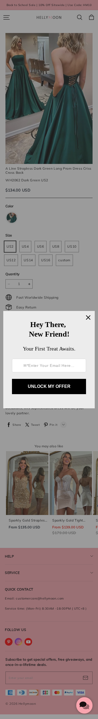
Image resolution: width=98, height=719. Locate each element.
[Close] (88, 317)
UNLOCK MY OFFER (49, 386)
